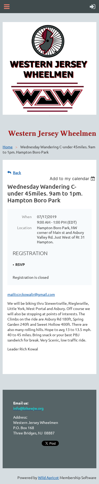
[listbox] (73, 178)
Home (8, 146)
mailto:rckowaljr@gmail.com (31, 294)
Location (24, 227)
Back (17, 172)
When (27, 216)
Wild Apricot (48, 477)
